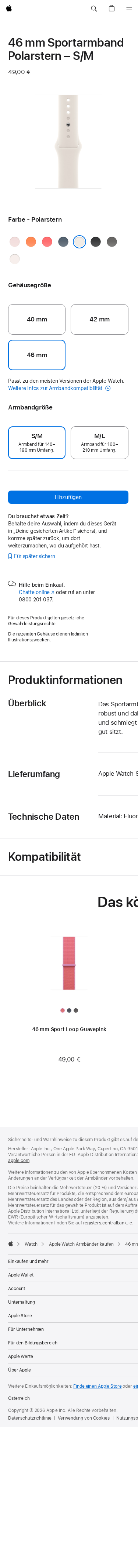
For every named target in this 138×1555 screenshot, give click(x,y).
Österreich (19, 1398)
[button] (94, 9)
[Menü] (129, 9)
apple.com (18, 1160)
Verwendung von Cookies (83, 1418)
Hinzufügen (68, 497)
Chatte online (36, 592)
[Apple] (10, 1243)
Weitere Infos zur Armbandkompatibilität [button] (56, 388)
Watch (31, 1244)
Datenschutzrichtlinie (29, 1418)
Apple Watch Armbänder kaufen (81, 1244)
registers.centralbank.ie (107, 1223)
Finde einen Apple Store (97, 1386)
